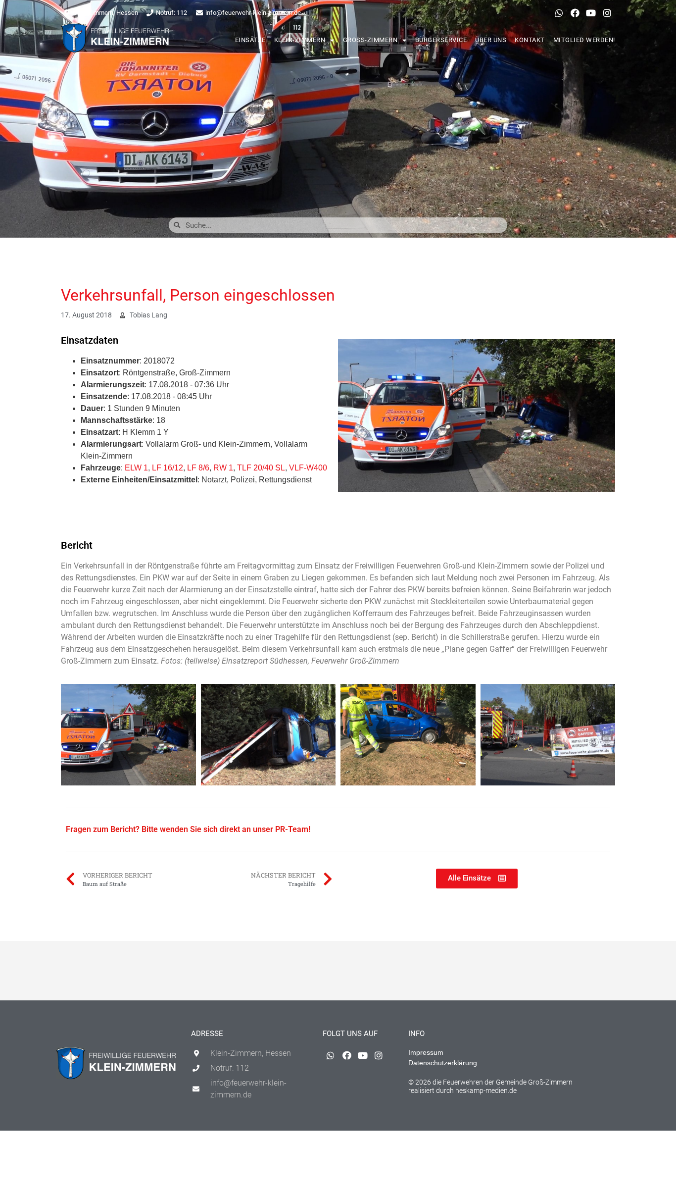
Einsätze (250, 40)
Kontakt (530, 40)
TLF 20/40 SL (261, 468)
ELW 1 (136, 468)
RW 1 (223, 468)
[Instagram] (607, 13)
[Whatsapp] (559, 13)
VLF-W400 (308, 468)
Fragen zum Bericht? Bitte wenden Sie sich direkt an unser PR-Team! (188, 829)
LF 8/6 (198, 468)
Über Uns (490, 40)
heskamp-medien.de (486, 1090)
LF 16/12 (167, 468)
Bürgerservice (441, 40)
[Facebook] (575, 13)
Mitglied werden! (584, 40)
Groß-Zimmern (370, 40)
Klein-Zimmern (300, 40)
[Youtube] (591, 13)
